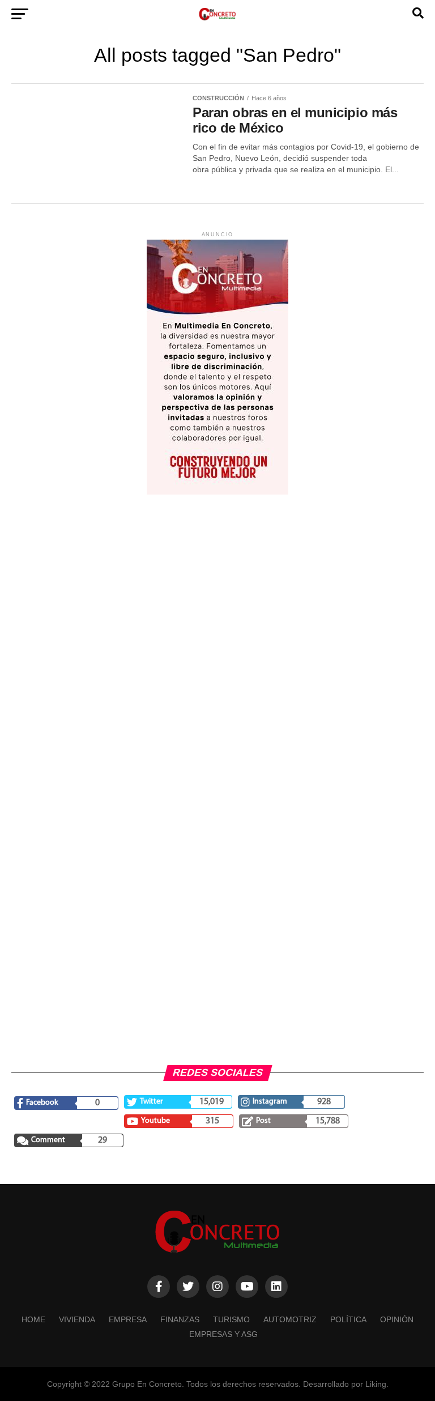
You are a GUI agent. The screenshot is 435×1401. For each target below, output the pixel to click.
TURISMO (231, 1319)
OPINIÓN (396, 1319)
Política (348, 1319)
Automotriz (290, 1319)
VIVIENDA (77, 1319)
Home (33, 1319)
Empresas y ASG (223, 1334)
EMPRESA (128, 1319)
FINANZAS (179, 1319)
